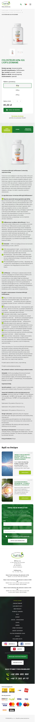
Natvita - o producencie (17, 619)
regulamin (15, 536)
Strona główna (17, 600)
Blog (17, 614)
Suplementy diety (17, 606)
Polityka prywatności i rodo (17, 633)
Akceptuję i (18, 536)
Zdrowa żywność (17, 603)
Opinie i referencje (17, 628)
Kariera (17, 625)
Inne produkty (17, 609)
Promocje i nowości (17, 611)
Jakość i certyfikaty (17, 630)
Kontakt (17, 617)
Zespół (17, 622)
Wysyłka (17, 636)
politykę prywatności (24, 536)
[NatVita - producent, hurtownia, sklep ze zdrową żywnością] (6, 3)
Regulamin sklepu (17, 639)
